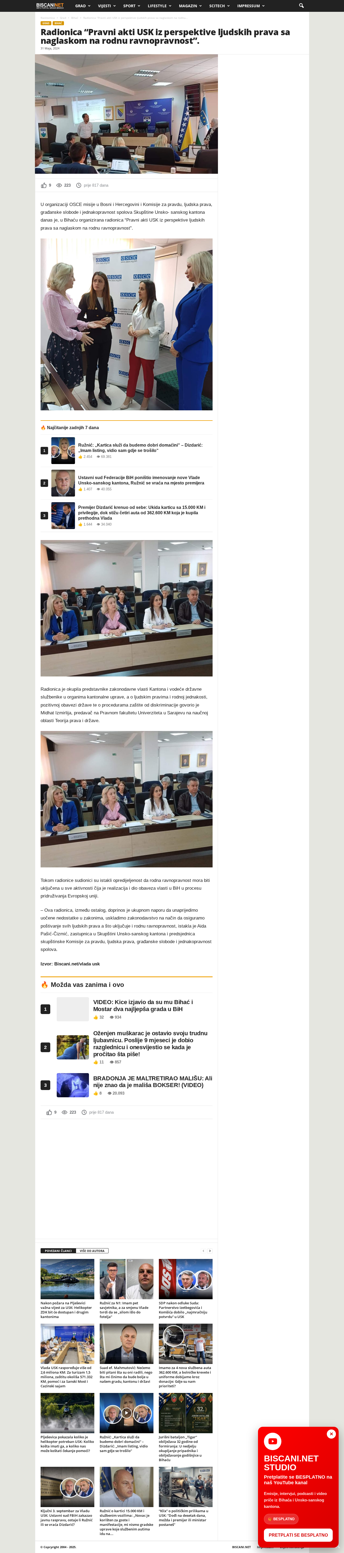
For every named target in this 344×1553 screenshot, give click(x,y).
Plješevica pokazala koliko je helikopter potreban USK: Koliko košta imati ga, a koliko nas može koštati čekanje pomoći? (67, 1444)
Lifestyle (157, 5)
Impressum (248, 5)
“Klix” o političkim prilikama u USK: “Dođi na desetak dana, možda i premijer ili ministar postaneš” (183, 1517)
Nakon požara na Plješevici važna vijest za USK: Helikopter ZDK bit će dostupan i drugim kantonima (66, 1310)
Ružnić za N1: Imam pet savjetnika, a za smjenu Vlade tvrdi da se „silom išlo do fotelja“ (124, 1310)
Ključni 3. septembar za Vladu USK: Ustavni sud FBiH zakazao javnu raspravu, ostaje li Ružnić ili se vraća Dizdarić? (66, 1517)
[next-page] (210, 1251)
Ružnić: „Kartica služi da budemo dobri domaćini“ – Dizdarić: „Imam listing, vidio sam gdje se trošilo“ (124, 1444)
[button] (301, 6)
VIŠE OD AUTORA (92, 1251)
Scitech (217, 5)
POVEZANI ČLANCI (58, 1251)
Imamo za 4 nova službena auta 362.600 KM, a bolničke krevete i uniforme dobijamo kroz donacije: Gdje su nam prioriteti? (185, 1376)
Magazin (188, 5)
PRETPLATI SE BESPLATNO (298, 1535)
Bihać (74, 18)
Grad (80, 5)
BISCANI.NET (241, 1547)
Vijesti (104, 5)
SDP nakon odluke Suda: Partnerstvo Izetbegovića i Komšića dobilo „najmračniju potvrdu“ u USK (183, 1310)
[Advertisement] (127, 1178)
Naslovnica (48, 18)
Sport (129, 5)
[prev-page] (203, 1251)
